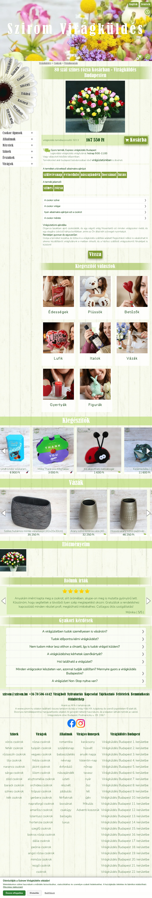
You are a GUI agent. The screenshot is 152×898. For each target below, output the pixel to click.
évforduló (71, 175)
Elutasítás (34, 893)
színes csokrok (14, 791)
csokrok (41, 872)
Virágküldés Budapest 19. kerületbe (125, 853)
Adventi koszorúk (87, 810)
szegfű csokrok (41, 828)
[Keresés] (148, 57)
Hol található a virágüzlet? (74, 661)
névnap (66, 760)
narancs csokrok (14, 767)
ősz (88, 785)
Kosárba (138, 140)
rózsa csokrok (41, 742)
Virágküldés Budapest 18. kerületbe (125, 847)
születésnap (52, 175)
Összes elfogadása (14, 893)
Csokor (21, 78)
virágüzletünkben (102, 160)
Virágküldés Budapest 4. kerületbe (125, 760)
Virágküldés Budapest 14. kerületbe (125, 822)
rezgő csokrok (41, 865)
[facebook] (71, 724)
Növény (25, 85)
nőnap (88, 767)
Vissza (95, 254)
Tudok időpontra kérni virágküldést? (75, 639)
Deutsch (145, 4)
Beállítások (50, 893)
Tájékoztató (107, 694)
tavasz (88, 773)
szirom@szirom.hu (15, 694)
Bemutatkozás (140, 694)
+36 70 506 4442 (40, 694)
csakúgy (65, 810)
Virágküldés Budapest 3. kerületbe (125, 754)
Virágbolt (17, 110)
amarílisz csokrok (41, 810)
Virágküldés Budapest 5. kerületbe (125, 767)
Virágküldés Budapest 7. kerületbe (125, 779)
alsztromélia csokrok (41, 779)
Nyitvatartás (75, 694)
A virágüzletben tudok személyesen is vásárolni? (74, 631)
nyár (88, 779)
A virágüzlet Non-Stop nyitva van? (75, 681)
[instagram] (80, 724)
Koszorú (22, 102)
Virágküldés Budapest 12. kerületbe (125, 810)
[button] (149, 451)
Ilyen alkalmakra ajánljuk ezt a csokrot (63, 212)
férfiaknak (66, 797)
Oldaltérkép (76, 699)
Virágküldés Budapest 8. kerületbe (125, 785)
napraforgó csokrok (41, 804)
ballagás (66, 816)
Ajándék (15, 71)
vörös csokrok (14, 742)
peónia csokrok (41, 847)
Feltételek (122, 694)
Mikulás (88, 804)
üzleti (65, 779)
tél (88, 791)
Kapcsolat (91, 694)
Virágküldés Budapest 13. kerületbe (125, 816)
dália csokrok (41, 841)
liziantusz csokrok (41, 816)
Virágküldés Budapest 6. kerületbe (125, 773)
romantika (66, 742)
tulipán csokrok (41, 748)
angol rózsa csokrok (41, 853)
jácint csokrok (41, 767)
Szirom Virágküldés (76, 30)
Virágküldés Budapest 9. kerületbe (125, 791)
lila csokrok (14, 760)
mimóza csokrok (41, 859)
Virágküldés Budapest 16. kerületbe (125, 834)
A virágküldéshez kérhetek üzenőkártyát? (74, 654)
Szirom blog (10, 116)
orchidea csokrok (41, 785)
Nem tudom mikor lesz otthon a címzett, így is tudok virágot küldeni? (75, 646)
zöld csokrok (14, 779)
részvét (66, 785)
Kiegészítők (76, 421)
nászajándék (90, 175)
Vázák (76, 483)
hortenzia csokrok (41, 822)
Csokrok (57, 63)
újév (88, 797)
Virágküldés (45, 63)
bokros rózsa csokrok (41, 834)
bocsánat (109, 175)
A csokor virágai (52, 206)
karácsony (88, 742)
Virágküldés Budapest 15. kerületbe (125, 828)
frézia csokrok (41, 760)
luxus (122, 175)
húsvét (87, 748)
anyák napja (88, 754)
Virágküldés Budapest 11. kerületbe (125, 804)
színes (48, 188)
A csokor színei (51, 200)
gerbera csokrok (41, 797)
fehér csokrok (14, 748)
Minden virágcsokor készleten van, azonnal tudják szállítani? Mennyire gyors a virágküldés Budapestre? (76, 671)
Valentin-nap (88, 760)
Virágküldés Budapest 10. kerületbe (125, 797)
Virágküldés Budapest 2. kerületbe (125, 748)
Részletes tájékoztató (13, 887)
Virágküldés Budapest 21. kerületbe (125, 865)
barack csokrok (14, 785)
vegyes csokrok (41, 754)
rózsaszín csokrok (14, 754)
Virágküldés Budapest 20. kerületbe (125, 859)
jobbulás (66, 791)
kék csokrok (14, 797)
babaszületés (66, 754)
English (133, 4)
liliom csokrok (41, 773)
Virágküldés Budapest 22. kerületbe (125, 872)
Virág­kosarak (71, 63)
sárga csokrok (14, 773)
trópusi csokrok (41, 791)
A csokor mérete (52, 218)
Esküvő (25, 94)
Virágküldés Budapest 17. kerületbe (125, 841)
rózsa (59, 188)
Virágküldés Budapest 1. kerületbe (125, 742)
